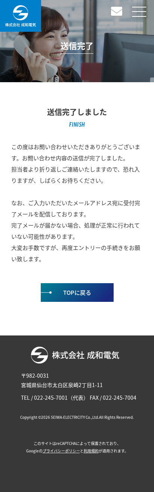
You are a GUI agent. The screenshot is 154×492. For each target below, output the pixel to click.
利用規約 (91, 451)
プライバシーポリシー (61, 451)
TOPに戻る (77, 292)
